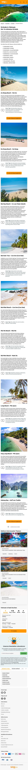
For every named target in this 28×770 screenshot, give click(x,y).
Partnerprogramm (4, 727)
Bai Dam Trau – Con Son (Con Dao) (10, 51)
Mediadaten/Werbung (5, 712)
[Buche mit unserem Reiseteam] (20, 2)
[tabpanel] (14, 679)
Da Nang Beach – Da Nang (8, 48)
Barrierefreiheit (4, 746)
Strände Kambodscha (6, 678)
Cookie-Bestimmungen (5, 708)
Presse (2, 714)
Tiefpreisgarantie (4, 725)
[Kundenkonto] (23, 2)
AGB (2, 736)
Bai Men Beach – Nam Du (8, 57)
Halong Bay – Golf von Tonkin (9, 62)
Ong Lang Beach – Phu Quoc (9, 60)
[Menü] (26, 2)
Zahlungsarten (4, 721)
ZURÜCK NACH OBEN (15, 526)
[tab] (5, 611)
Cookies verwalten (5, 710)
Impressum (3, 740)
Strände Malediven (6, 683)
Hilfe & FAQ (3, 719)
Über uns (3, 703)
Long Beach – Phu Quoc (8, 59)
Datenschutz (3, 742)
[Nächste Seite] (26, 669)
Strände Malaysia (5, 676)
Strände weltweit (16, 668)
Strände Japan (5, 680)
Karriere (2, 705)
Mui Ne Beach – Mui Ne (8, 55)
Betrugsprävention (5, 731)
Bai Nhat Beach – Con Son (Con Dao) (10, 53)
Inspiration (7, 23)
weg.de (2, 23)
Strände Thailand (5, 673)
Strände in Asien (6, 668)
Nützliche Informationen (6, 729)
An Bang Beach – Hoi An (8, 46)
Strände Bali (4, 674)
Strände (12, 23)
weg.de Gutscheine (5, 723)
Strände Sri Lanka (5, 682)
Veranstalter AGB (4, 738)
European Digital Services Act (7, 744)
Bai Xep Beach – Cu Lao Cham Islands (10, 50)
